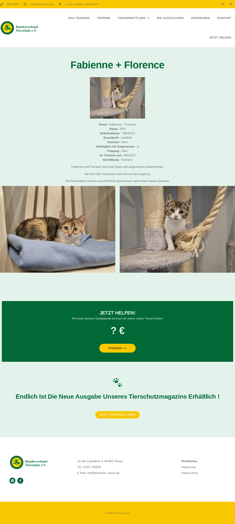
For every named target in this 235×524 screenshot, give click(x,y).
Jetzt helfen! (220, 37)
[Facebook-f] (222, 4)
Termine (103, 18)
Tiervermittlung (132, 18)
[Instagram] (231, 4)
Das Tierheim (79, 18)
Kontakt (224, 18)
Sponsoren (200, 18)
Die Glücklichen (170, 18)
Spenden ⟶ (117, 348)
